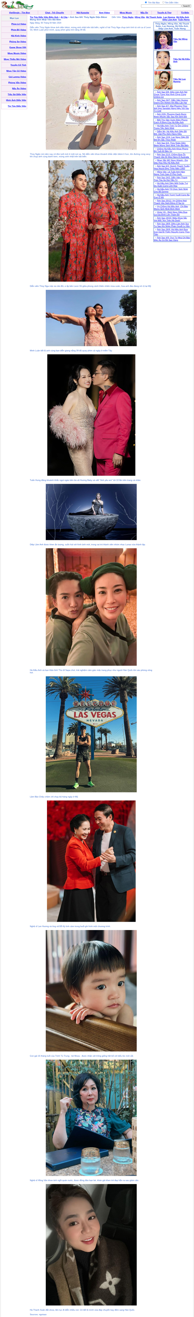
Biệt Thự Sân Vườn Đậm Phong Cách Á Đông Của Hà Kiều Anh (170, 121)
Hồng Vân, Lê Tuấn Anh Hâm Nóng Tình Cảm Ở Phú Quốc (169, 173)
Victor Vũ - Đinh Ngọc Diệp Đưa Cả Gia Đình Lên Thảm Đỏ (170, 213)
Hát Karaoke (83, 12)
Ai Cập (64, 17)
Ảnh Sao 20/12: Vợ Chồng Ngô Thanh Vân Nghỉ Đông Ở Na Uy (170, 201)
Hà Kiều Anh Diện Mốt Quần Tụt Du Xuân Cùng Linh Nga (171, 184)
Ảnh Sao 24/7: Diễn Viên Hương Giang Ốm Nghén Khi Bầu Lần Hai (171, 101)
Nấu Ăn (144, 12)
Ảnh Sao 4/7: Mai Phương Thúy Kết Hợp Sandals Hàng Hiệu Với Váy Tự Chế (171, 108)
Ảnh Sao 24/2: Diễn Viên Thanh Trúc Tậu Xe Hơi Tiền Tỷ (170, 178)
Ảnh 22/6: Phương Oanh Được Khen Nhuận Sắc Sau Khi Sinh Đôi (170, 115)
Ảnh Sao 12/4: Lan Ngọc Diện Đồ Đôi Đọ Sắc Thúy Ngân (171, 138)
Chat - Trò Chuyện (54, 12)
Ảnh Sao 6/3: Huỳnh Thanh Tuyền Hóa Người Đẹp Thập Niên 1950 (172, 167)
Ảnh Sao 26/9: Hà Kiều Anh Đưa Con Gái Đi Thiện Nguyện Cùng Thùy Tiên (172, 232)
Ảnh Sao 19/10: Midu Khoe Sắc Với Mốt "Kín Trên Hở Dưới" (170, 219)
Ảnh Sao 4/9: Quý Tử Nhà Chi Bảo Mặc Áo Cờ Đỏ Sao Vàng (172, 238)
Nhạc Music (126, 12)
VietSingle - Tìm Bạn (19, 12)
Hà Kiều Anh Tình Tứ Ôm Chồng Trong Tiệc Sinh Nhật (171, 126)
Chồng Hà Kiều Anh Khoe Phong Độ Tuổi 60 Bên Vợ (171, 149)
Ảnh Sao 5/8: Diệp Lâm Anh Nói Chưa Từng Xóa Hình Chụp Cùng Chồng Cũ (170, 94)
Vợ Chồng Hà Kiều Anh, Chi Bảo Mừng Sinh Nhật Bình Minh (171, 207)
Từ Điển (185, 12)
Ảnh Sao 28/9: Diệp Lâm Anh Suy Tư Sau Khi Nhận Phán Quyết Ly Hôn (172, 224)
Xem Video (104, 12)
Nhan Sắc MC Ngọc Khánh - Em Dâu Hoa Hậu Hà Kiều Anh (171, 161)
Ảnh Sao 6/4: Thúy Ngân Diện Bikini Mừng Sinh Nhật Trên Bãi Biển (171, 144)
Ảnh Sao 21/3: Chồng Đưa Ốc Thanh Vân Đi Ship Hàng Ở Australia (171, 155)
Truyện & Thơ (164, 12)
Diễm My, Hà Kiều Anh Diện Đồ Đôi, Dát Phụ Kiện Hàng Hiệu (170, 132)
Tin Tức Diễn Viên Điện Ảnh (44, 17)
